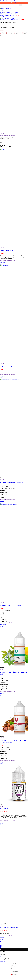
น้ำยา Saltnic (15, 12)
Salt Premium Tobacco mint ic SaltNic (8, 15)
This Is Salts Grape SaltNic (7, 809)
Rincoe (1, 945)
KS (1, 947)
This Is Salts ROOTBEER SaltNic (9, 928)
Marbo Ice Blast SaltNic (6, 250)
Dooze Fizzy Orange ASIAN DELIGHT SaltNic (10, 19)
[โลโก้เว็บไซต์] (14, 2)
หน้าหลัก (2, 12)
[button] (3, 262)
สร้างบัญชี (2, 961)
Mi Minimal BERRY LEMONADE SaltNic (11, 482)
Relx (1, 946)
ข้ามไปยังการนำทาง (5, 0)
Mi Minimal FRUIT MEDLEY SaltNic (10, 605)
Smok (1, 944)
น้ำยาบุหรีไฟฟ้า (8, 12)
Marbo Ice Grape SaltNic (6, 366)
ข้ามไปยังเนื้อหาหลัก (14, 0)
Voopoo (2, 941)
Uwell (1, 942)
